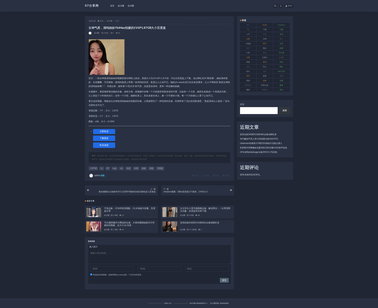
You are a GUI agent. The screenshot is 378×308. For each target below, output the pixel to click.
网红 (281, 67)
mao (114, 168)
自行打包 (281, 71)
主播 (281, 29)
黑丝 (281, 90)
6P (107, 168)
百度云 (264, 57)
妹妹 (144, 168)
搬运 (265, 48)
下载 (265, 29)
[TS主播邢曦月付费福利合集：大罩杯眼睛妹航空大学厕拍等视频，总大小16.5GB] (93, 226)
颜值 (248, 90)
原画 (281, 34)
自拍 (265, 71)
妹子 (281, 39)
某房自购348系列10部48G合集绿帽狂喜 (199, 223)
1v (101, 168)
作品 (265, 34)
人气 (248, 34)
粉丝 (281, 62)
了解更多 (104, 138)
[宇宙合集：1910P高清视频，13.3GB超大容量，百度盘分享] (93, 212)
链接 (226, 176)
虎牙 (248, 76)
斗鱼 (248, 53)
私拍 (265, 62)
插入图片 (93, 247)
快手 (265, 43)
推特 (248, 48)
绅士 (265, 67)
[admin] (90, 33)
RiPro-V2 (167, 303)
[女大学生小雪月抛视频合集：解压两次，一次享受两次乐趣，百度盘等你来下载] (169, 212)
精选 (248, 67)
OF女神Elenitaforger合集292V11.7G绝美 (258, 152)
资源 (248, 81)
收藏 (207, 176)
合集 (248, 39)
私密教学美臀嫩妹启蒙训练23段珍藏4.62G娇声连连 (263, 148)
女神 (136, 168)
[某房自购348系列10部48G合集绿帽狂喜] (169, 226)
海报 (216, 176)
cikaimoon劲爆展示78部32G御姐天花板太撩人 (261, 143)
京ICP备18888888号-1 (198, 303)
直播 (248, 62)
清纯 (151, 168)
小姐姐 (248, 43)
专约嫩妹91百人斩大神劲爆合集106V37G (259, 139)
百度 (248, 57)
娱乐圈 (121, 6)
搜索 (242, 104)
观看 (265, 76)
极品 (265, 53)
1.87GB (93, 168)
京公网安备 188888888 (219, 303)
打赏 (196, 176)
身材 (265, 81)
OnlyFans (281, 25)
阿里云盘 (264, 85)
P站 (248, 29)
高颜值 (264, 90)
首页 (112, 6)
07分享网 (92, 5)
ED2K (265, 25)
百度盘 (160, 168)
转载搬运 (248, 85)
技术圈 (131, 6)
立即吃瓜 (104, 131)
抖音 (281, 43)
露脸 (281, 85)
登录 (290, 6)
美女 (248, 71)
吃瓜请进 (104, 145)
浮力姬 (281, 53)
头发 (128, 168)
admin (99, 175)
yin (121, 168)
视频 (281, 76)
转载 (281, 81)
